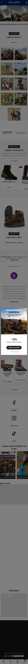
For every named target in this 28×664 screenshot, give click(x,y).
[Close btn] (25, 309)
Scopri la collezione (14, 347)
